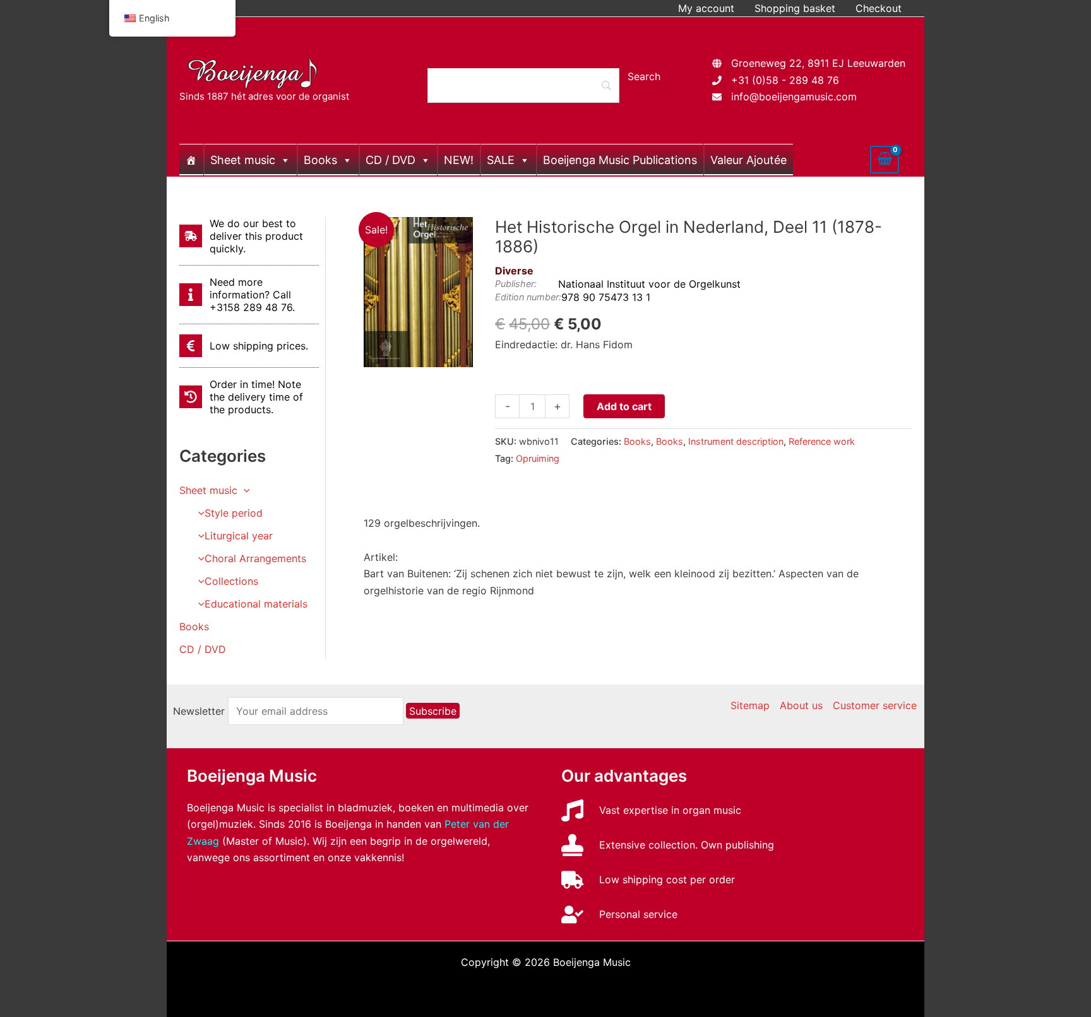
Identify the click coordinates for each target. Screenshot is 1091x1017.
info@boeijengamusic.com (794, 96)
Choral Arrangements (255, 558)
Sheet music (242, 160)
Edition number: (528, 296)
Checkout (879, 8)
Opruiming (537, 458)
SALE (501, 160)
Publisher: (516, 283)
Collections (231, 581)
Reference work (822, 441)
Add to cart (624, 406)
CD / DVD (390, 160)
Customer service (875, 705)
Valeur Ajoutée (748, 160)
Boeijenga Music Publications (620, 160)
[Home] (191, 159)
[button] (243, 490)
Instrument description (736, 441)
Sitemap (750, 705)
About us (801, 705)
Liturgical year (239, 535)
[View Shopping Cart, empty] (884, 159)
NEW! (459, 160)
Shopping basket (794, 8)
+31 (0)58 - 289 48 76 (785, 80)
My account (706, 8)
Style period (234, 513)
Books (320, 160)
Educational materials (256, 603)
